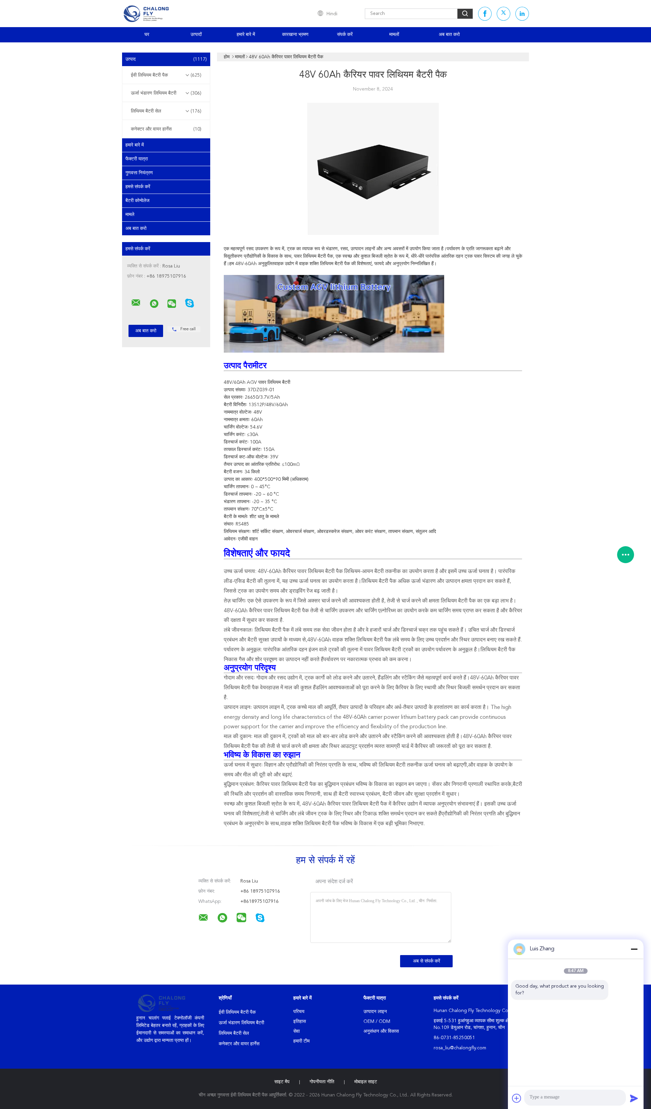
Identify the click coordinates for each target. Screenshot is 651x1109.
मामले (129, 214)
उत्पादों (196, 34)
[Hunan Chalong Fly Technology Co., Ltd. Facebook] (485, 14)
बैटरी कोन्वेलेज (137, 200)
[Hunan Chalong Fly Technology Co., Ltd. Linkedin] (522, 14)
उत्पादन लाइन (375, 1011)
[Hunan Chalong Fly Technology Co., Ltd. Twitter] (503, 14)
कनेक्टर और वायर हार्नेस (166, 129)
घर (146, 34)
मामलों (394, 34)
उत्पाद (166, 59)
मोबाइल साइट (365, 1082)
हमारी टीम (301, 1041)
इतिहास (299, 1021)
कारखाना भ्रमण (295, 34)
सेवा (296, 1031)
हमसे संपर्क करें (137, 186)
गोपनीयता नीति (322, 1082)
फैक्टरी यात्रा (136, 159)
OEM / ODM (376, 1021)
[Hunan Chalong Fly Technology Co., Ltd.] (136, 303)
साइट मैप (282, 1082)
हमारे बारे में (246, 34)
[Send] (634, 1098)
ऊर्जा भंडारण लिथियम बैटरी (166, 93)
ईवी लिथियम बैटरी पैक (166, 75)
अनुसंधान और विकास (381, 1031)
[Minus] (634, 949)
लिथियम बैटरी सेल (166, 111)
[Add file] (516, 1098)
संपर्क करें (345, 34)
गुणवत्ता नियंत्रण (139, 173)
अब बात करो (449, 34)
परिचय (298, 1011)
